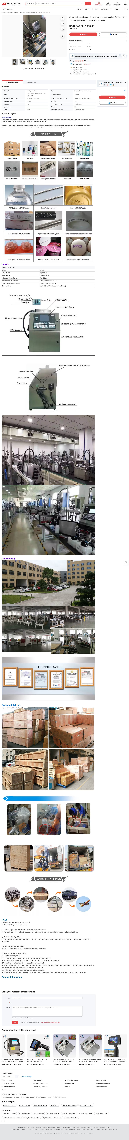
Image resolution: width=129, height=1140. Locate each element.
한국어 (78, 1129)
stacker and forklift (101, 1080)
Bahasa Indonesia (113, 1129)
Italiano (56, 1129)
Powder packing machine (103, 1083)
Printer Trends (58, 1118)
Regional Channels (85, 1127)
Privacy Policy (90, 1133)
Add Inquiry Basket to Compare (34, 68)
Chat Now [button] (114, 34)
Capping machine (69, 1083)
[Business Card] (124, 90)
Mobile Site (102, 1127)
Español (29, 1129)
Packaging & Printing (12, 12)
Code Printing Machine (9, 1105)
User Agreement (74, 1133)
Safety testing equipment (8, 1083)
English (23, 1129)
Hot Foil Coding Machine (86, 1105)
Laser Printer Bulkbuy (71, 1118)
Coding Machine (33, 12)
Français (42, 1129)
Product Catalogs (26, 1076)
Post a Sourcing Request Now (50, 1022)
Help (96, 9)
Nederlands (68, 1129)
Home (3, 12)
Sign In (72, 74)
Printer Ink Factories (24, 1113)
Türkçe (98, 1129)
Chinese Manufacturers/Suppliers (44, 1127)
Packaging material (7, 1080)
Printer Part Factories (53, 1113)
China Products (30, 1127)
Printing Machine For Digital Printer (12, 1118)
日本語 (83, 1129)
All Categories (8, 9)
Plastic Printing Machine (40, 1105)
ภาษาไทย (93, 1129)
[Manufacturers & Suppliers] (11, 3)
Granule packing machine (71, 1080)
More (3, 1121)
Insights (109, 1127)
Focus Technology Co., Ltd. (53, 1133)
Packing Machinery (23, 12)
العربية (73, 1129)
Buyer (87, 9)
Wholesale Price (67, 1127)
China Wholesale (57, 1127)
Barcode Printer (54, 1105)
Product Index (95, 1127)
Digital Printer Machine (69, 1113)
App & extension (105, 9)
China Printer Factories (9, 1113)
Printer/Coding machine (39, 1086)
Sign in (125, 4)
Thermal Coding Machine (69, 1105)
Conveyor (67, 1086)
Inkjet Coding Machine (44, 12)
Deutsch (61, 1129)
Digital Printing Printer (101, 1113)
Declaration (82, 1133)
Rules (126, 9)
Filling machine (37, 1080)
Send (15, 1022)
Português (35, 1129)
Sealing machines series (39, 1083)
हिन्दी (88, 1129)
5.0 (105, 85)
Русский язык (49, 1129)
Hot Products (21, 1127)
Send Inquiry (83, 34)
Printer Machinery (39, 1113)
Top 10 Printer (47, 1118)
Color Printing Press (24, 1105)
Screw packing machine (8, 1086)
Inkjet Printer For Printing (32, 1118)
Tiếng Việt (104, 1129)
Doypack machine (101, 1086)
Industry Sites (76, 1127)
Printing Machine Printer (85, 1113)
